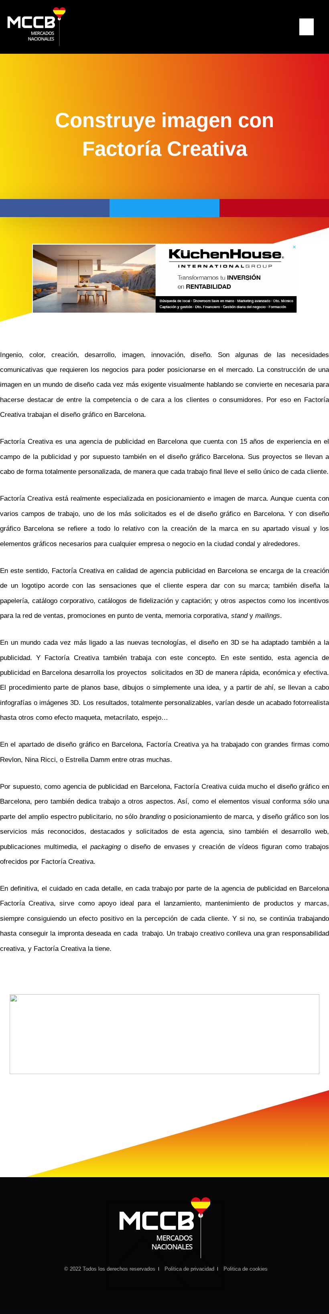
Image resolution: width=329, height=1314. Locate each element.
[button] (306, 26)
